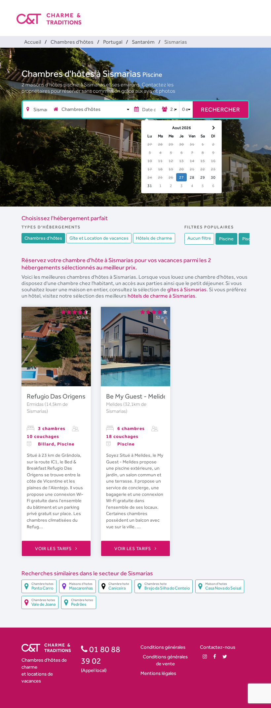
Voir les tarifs (54, 548)
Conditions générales (162, 647)
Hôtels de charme (154, 238)
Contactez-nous (217, 647)
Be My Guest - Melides (138, 396)
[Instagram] (205, 656)
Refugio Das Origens (56, 396)
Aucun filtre (199, 238)
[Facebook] (215, 656)
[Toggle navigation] (250, 13)
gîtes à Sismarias (187, 289)
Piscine (152, 74)
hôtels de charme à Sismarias (161, 296)
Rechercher (220, 109)
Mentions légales (158, 673)
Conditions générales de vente (165, 660)
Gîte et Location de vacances (99, 238)
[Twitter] (225, 656)
